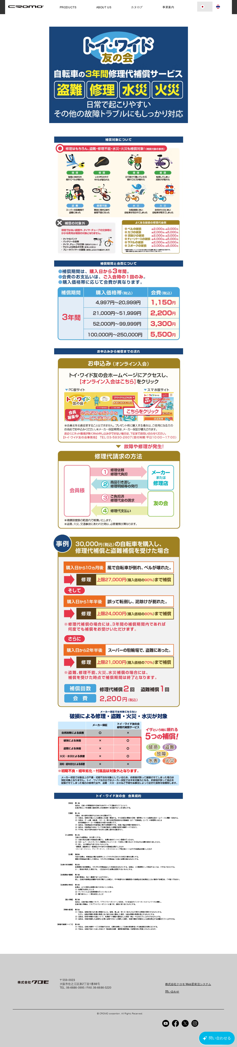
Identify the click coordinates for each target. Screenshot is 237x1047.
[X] (185, 1023)
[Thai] (220, 7)
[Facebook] (175, 1023)
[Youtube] (165, 1023)
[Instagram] (194, 1023)
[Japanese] (204, 7)
